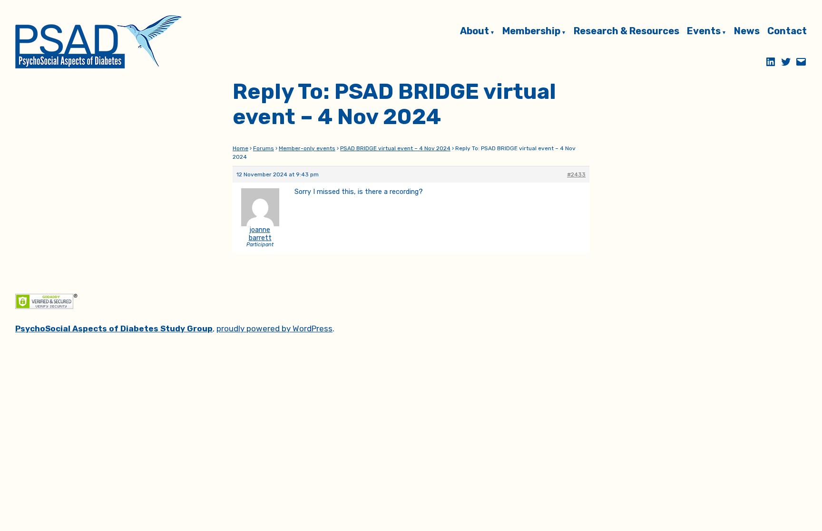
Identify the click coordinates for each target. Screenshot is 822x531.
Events (704, 32)
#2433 (576, 174)
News (747, 32)
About (474, 32)
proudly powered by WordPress (274, 328)
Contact (787, 32)
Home (240, 148)
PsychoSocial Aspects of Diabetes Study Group (114, 328)
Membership (531, 32)
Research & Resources (626, 32)
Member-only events (307, 148)
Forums (263, 148)
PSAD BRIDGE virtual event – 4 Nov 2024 (395, 148)
